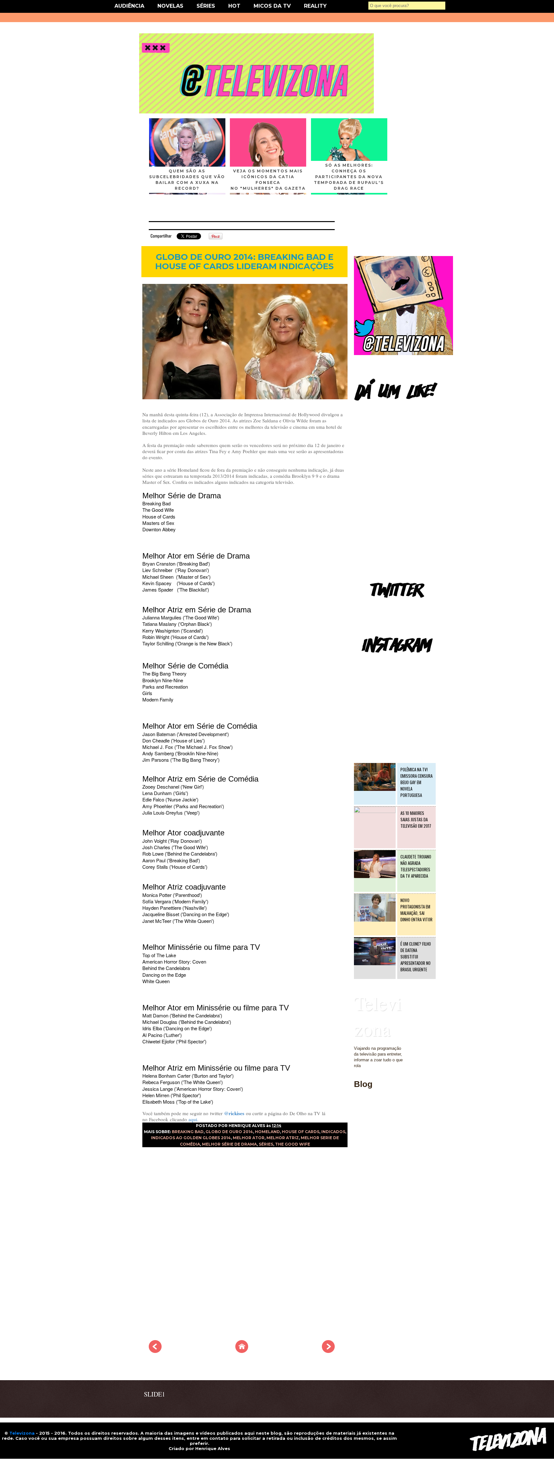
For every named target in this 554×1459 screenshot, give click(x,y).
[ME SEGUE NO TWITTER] (403, 353)
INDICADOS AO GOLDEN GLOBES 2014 (191, 1137)
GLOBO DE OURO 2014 (229, 1131)
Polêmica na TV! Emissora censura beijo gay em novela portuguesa (416, 782)
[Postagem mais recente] (155, 1351)
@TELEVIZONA (369, 661)
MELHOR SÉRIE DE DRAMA (229, 1144)
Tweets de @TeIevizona (376, 607)
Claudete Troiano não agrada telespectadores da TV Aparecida (415, 866)
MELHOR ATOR (248, 1137)
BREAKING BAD (188, 1131)
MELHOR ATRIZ (282, 1137)
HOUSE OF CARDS (300, 1131)
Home (359, 1120)
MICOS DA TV (272, 6)
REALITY (315, 6)
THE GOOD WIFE (292, 1144)
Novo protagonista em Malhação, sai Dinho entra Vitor (416, 910)
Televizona (378, 1015)
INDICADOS (333, 1131)
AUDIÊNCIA (129, 6)
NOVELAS (170, 6)
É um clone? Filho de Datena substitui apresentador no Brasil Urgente (415, 957)
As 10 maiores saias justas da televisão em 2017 (415, 819)
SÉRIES (206, 6)
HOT (234, 6)
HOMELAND (267, 1131)
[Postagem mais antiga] (328, 1351)
